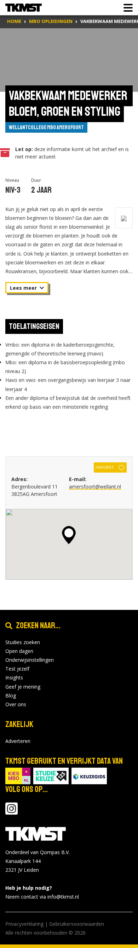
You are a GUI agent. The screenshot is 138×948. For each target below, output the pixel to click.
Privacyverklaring (24, 923)
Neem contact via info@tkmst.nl (42, 896)
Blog (10, 695)
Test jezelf (17, 668)
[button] (69, 535)
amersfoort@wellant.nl (95, 486)
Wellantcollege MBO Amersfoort (46, 127)
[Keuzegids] (89, 775)
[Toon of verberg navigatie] (126, 8)
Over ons (15, 704)
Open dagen (19, 651)
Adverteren (17, 741)
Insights (14, 677)
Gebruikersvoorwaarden (76, 923)
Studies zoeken (22, 642)
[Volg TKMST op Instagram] (11, 812)
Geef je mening (22, 686)
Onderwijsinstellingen (29, 659)
